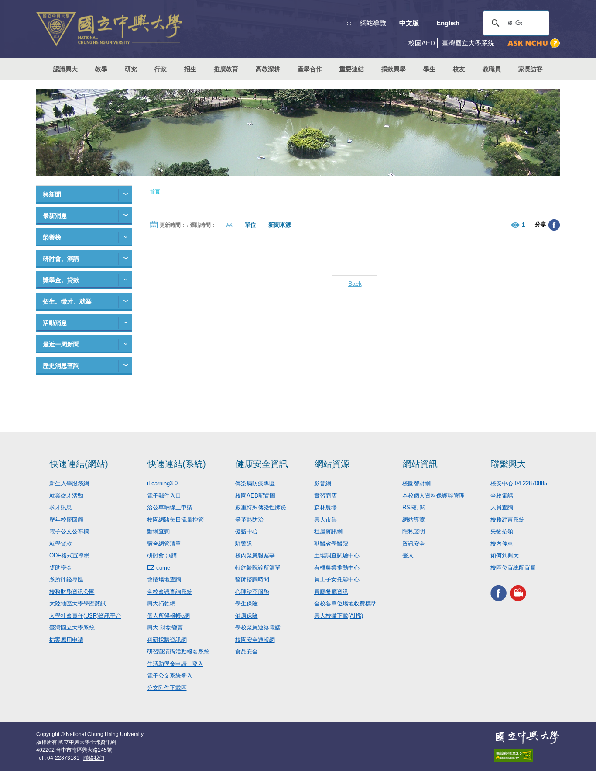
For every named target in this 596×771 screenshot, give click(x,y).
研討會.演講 (162, 555)
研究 (131, 69)
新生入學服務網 (69, 483)
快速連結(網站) (79, 464)
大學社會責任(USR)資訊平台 (85, 615)
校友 (459, 69)
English (447, 23)
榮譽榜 (52, 237)
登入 (408, 555)
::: (349, 23)
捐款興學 (393, 69)
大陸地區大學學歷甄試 (77, 603)
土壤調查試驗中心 (337, 555)
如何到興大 (504, 555)
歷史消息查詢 (61, 365)
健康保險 (246, 615)
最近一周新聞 (61, 344)
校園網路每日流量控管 (175, 519)
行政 (160, 69)
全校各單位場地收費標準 (345, 603)
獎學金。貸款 (61, 280)
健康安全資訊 (262, 464)
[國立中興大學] (109, 29)
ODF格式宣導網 (69, 555)
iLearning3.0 (162, 483)
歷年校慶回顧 (66, 519)
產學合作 (310, 69)
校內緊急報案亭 (255, 555)
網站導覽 (373, 23)
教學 (101, 69)
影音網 (322, 483)
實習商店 (325, 495)
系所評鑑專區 (66, 579)
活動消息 (55, 322)
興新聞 (52, 194)
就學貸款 (60, 543)
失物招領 (501, 531)
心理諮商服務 (252, 591)
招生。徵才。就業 (67, 301)
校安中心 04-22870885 (518, 483)
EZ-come (158, 567)
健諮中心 (246, 531)
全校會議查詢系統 (169, 591)
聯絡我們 (93, 758)
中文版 (409, 23)
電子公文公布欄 (69, 531)
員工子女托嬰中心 (337, 579)
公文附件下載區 (167, 688)
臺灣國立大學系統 (72, 627)
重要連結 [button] (351, 69)
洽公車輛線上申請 (169, 507)
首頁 (155, 192)
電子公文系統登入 (169, 675)
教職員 (492, 69)
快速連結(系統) (176, 464)
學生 (429, 69)
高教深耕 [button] (268, 69)
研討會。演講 (61, 258)
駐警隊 (243, 543)
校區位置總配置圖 (513, 567)
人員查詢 (501, 507)
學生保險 (246, 603)
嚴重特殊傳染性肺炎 (260, 507)
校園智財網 (416, 483)
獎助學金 (60, 567)
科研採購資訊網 (167, 639)
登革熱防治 (249, 519)
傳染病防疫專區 (255, 483)
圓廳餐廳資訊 (331, 591)
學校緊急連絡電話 (258, 627)
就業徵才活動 (66, 495)
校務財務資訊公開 (72, 591)
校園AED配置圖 (255, 495)
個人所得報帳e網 (168, 615)
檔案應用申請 (66, 639)
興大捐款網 (161, 603)
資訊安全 (413, 543)
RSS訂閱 (413, 507)
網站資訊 (420, 464)
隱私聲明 (413, 531)
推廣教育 (226, 69)
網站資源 (332, 464)
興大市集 (325, 519)
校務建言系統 (507, 519)
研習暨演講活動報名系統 (178, 651)
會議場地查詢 (164, 579)
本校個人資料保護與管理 (433, 495)
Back (355, 283)
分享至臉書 (554, 225)
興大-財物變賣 (165, 627)
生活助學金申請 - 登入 (175, 663)
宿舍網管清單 (164, 543)
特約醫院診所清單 (258, 567)
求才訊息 (60, 507)
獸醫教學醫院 (331, 543)
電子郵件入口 (164, 495)
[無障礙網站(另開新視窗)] (527, 755)
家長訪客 (530, 69)
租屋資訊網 (328, 531)
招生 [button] (190, 69)
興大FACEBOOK (498, 593)
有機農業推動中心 (337, 567)
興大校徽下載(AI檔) (338, 615)
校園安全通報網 (255, 639)
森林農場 (325, 507)
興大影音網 (518, 593)
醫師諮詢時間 (252, 579)
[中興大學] (527, 737)
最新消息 (55, 215)
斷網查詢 (158, 531)
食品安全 (246, 651)
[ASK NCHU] (533, 43)
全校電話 (501, 495)
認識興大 (65, 69)
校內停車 (501, 543)
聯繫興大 (508, 464)
